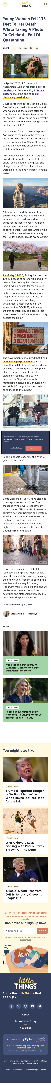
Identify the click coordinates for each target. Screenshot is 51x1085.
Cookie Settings (16, 448)
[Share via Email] (37, 48)
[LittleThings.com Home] (25, 4)
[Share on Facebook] (14, 48)
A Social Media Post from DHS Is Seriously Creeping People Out (24, 894)
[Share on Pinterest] (31, 48)
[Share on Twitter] (19, 48)
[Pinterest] (40, 1006)
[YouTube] (32, 1006)
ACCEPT (33, 448)
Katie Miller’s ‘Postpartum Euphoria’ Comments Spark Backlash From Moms (22, 667)
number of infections (24, 293)
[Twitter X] (18, 1006)
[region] (25, 442)
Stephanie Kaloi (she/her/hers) (26, 613)
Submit (42, 930)
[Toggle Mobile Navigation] (5, 4)
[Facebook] (11, 1006)
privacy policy (25, 940)
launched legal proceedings (19, 361)
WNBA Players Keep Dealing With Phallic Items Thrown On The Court (25, 846)
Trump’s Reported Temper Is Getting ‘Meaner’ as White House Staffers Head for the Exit (25, 796)
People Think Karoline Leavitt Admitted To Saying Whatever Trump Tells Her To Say (24, 714)
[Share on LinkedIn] (25, 48)
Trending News (12, 660)
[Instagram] (25, 1006)
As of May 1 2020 (13, 275)
